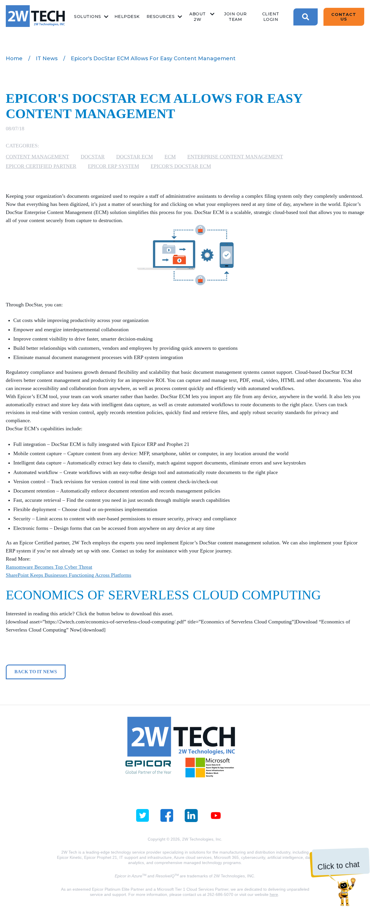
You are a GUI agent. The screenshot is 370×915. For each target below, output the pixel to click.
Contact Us (343, 17)
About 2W (197, 16)
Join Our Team (235, 16)
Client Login (270, 16)
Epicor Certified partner (41, 166)
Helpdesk (127, 16)
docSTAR (93, 157)
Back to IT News (35, 671)
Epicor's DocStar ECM (181, 166)
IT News (47, 58)
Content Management (37, 157)
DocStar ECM (134, 157)
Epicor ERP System (113, 166)
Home (14, 58)
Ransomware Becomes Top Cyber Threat (49, 567)
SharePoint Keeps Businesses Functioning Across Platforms (68, 575)
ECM (170, 157)
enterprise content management (235, 157)
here (274, 894)
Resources (161, 16)
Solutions (87, 16)
